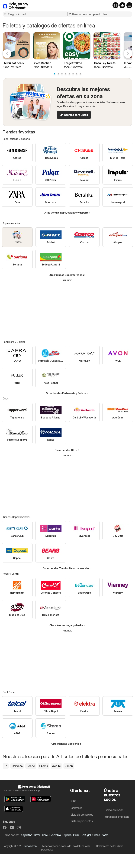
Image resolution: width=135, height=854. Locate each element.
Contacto (76, 808)
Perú (76, 835)
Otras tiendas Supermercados (66, 274)
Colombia (55, 835)
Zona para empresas (117, 816)
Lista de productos (82, 821)
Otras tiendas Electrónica (66, 743)
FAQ (73, 801)
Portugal (86, 835)
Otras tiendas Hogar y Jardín (66, 625)
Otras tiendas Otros (66, 450)
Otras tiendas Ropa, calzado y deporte (66, 212)
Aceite (56, 766)
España (66, 835)
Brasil (37, 835)
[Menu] (129, 5)
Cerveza (17, 766)
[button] (122, 5)
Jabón (69, 766)
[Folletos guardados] (115, 5)
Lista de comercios (82, 814)
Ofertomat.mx (30, 845)
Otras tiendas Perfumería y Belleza (66, 393)
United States (100, 835)
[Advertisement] (68, 308)
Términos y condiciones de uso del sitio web (66, 845)
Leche (31, 766)
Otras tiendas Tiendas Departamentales (66, 568)
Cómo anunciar (114, 810)
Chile (45, 835)
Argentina (26, 835)
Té (5, 766)
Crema (43, 766)
